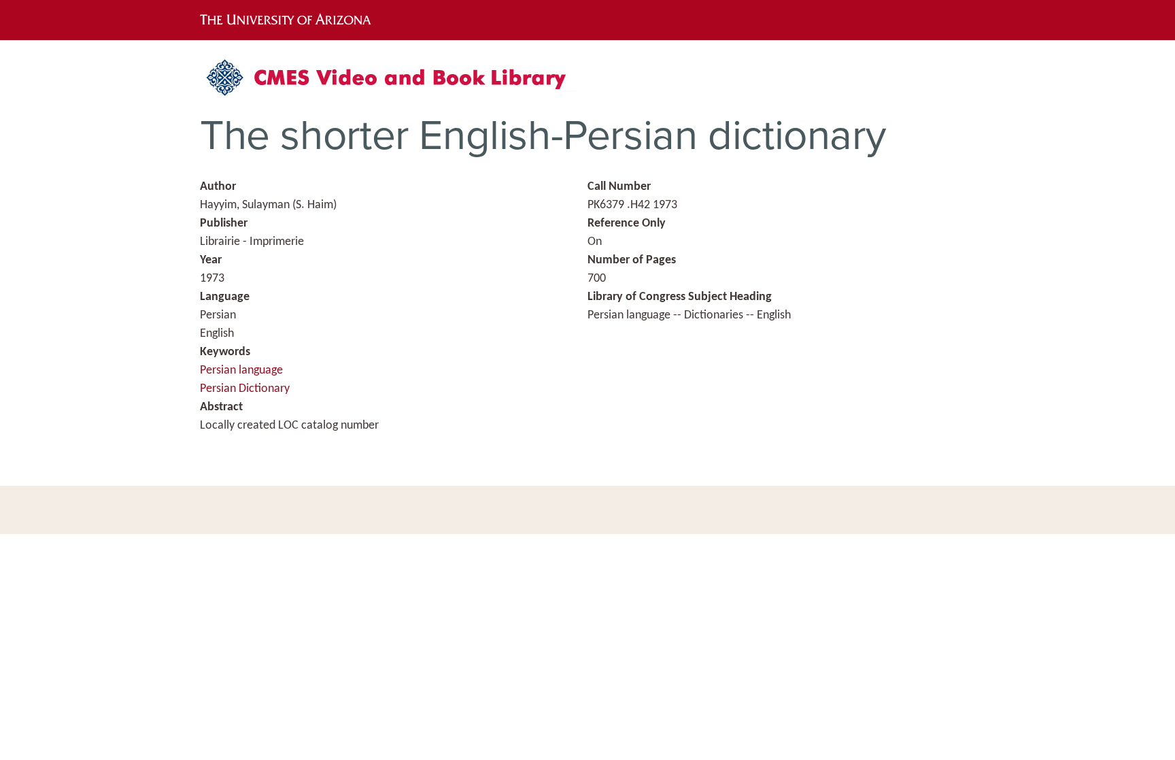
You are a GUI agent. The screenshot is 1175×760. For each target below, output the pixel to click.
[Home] (394, 82)
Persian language (241, 370)
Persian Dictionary (245, 388)
